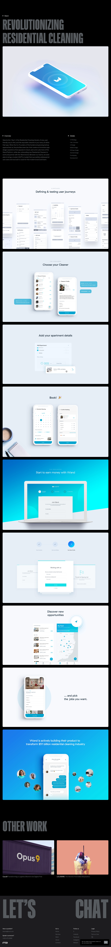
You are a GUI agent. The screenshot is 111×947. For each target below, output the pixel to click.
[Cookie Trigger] (92, 937)
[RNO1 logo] (5, 943)
